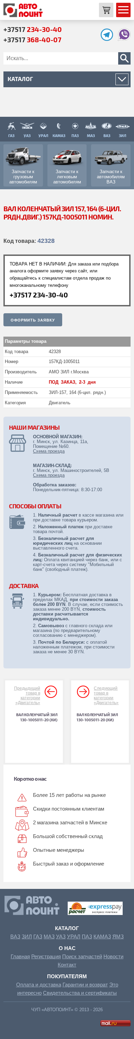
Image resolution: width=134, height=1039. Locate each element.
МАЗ (49, 936)
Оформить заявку (33, 320)
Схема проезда (49, 451)
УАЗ (61, 936)
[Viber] (124, 39)
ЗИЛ (27, 936)
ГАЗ (37, 936)
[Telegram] (108, 39)
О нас (67, 948)
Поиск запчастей (82, 956)
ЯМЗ (118, 936)
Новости (113, 956)
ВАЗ (15, 936)
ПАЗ (87, 936)
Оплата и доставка (38, 984)
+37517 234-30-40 (39, 295)
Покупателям (67, 976)
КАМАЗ (102, 936)
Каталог (67, 928)
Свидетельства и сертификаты (80, 993)
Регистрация (46, 956)
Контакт (67, 965)
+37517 (32, 29)
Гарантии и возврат (85, 984)
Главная (20, 956)
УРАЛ (73, 936)
